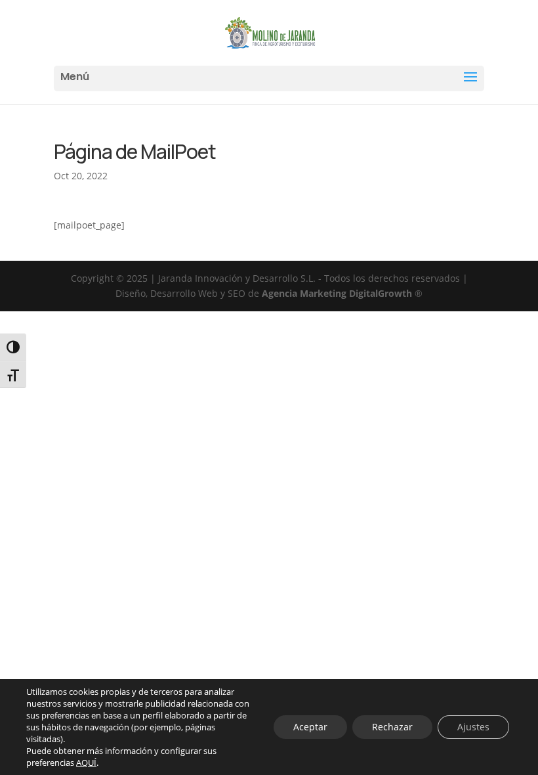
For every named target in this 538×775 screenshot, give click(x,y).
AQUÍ (86, 762)
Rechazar (392, 726)
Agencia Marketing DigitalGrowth (337, 293)
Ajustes (473, 726)
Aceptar (310, 726)
